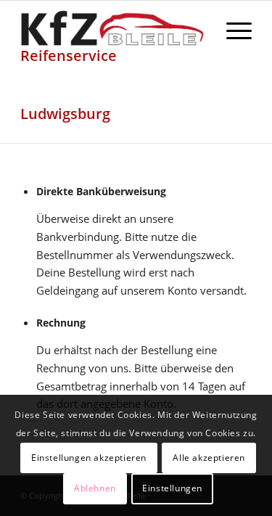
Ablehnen (95, 488)
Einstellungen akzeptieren (89, 457)
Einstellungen (172, 488)
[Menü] (232, 30)
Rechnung (61, 322)
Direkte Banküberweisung (101, 191)
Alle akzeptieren (209, 457)
